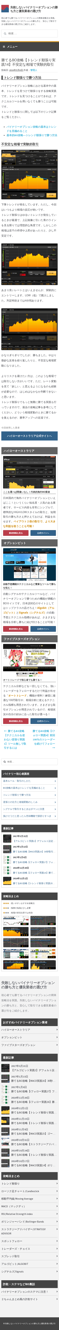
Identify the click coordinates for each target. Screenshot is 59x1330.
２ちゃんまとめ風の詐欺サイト (19, 1299)
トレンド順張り (10, 1183)
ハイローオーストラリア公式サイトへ (29, 435)
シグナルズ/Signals (12, 1271)
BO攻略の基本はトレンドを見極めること (24, 788)
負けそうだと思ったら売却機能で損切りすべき (27, 816)
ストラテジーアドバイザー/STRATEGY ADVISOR (23, 1231)
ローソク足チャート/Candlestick (20, 1191)
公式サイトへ (43, 533)
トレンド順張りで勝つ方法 (17, 795)
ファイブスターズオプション (18, 1045)
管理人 (33, 70)
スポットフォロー (11, 1241)
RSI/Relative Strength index (17, 1214)
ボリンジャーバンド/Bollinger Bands (22, 1221)
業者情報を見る (16, 533)
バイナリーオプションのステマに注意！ (25, 1291)
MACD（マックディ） (13, 1206)
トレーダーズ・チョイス (15, 1248)
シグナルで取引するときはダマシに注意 (23, 809)
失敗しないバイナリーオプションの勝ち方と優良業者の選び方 (34, 9)
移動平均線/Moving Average (17, 1198)
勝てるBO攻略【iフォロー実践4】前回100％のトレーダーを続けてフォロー (44, 737)
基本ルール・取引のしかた (17, 781)
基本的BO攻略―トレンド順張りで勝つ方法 (32, 135)
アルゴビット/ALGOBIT (14, 1263)
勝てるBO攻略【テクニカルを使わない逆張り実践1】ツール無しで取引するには (15, 739)
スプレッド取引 (10, 1256)
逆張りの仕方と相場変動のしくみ (20, 802)
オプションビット (11, 1037)
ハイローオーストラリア (15, 1029)
